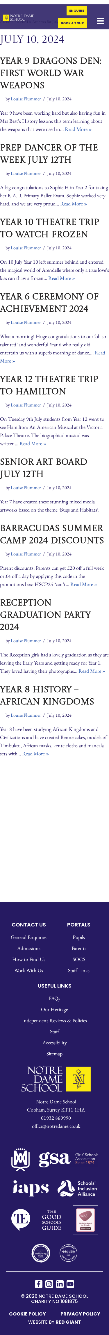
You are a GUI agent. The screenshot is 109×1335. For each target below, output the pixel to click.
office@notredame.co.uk (56, 1125)
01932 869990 (56, 1117)
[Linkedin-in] (60, 1283)
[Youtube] (70, 1283)
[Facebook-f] (38, 1283)
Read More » (78, 128)
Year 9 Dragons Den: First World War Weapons (50, 73)
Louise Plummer (26, 98)
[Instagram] (49, 1283)
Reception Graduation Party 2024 (45, 614)
